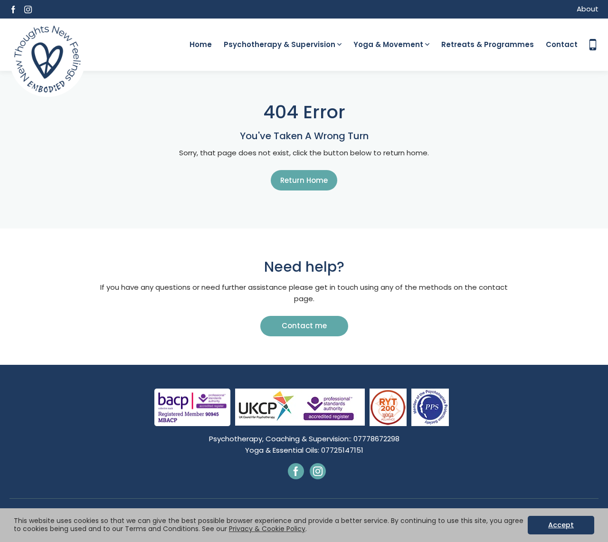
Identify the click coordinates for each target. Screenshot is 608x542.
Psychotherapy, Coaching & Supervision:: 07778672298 (304, 439)
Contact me (304, 326)
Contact (562, 44)
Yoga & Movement (388, 44)
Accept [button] (561, 525)
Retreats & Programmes (487, 44)
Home (201, 44)
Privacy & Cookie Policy (267, 528)
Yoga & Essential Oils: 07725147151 (304, 450)
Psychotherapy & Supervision (279, 44)
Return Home (304, 180)
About (587, 9)
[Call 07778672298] (592, 44)
